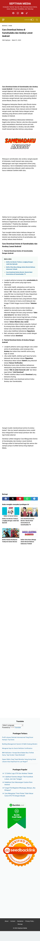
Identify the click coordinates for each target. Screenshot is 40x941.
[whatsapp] (27, 498)
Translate (17, 727)
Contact (12, 921)
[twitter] (13, 498)
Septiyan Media (20, 3)
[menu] (4, 19)
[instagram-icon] (17, 13)
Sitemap (20, 924)
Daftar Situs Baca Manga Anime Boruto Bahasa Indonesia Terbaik (28, 541)
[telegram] (34, 498)
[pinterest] (20, 498)
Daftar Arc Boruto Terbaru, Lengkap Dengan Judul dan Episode (10, 520)
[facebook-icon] (13, 13)
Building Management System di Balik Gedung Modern (19, 744)
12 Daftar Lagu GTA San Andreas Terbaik (18, 773)
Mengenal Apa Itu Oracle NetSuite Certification (17, 748)
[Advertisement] (20, 63)
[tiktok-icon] (26, 13)
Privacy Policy (29, 921)
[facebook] (5, 498)
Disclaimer (20, 921)
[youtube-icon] (22, 13)
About (6, 921)
